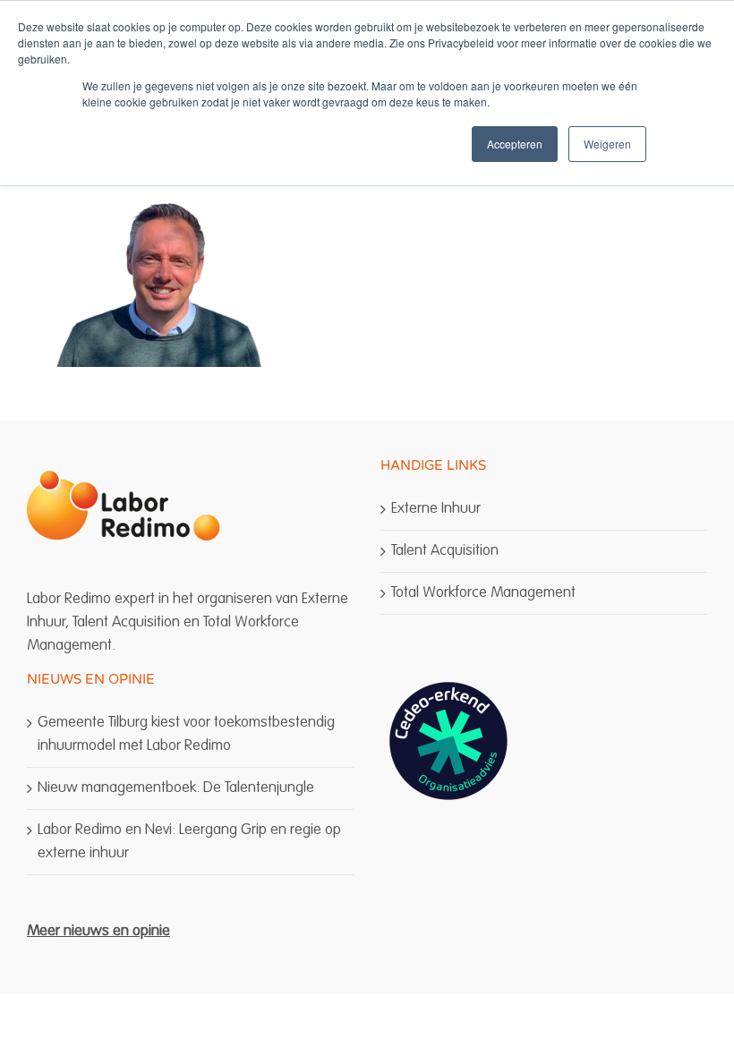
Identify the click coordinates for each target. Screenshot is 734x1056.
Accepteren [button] (514, 143)
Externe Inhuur (436, 508)
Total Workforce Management (483, 592)
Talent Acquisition (445, 550)
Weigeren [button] (607, 143)
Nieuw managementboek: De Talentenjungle (176, 788)
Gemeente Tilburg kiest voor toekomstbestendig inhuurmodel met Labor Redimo (186, 734)
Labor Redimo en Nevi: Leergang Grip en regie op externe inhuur (189, 841)
